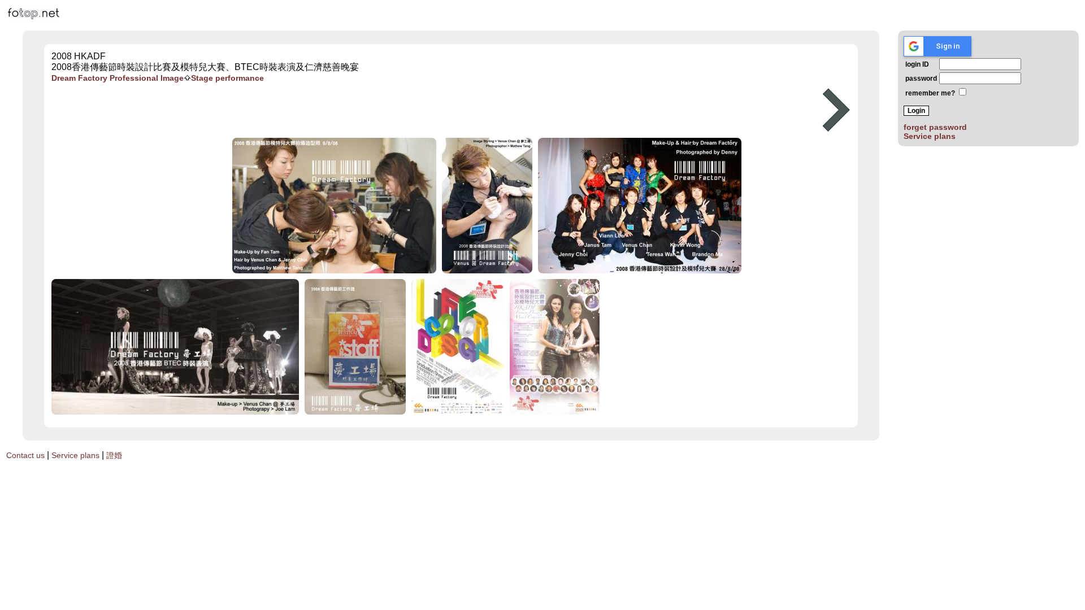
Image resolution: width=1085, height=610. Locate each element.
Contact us (25, 455)
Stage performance (227, 77)
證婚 (114, 455)
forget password (935, 127)
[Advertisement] (425, 110)
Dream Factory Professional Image (117, 77)
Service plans (930, 136)
